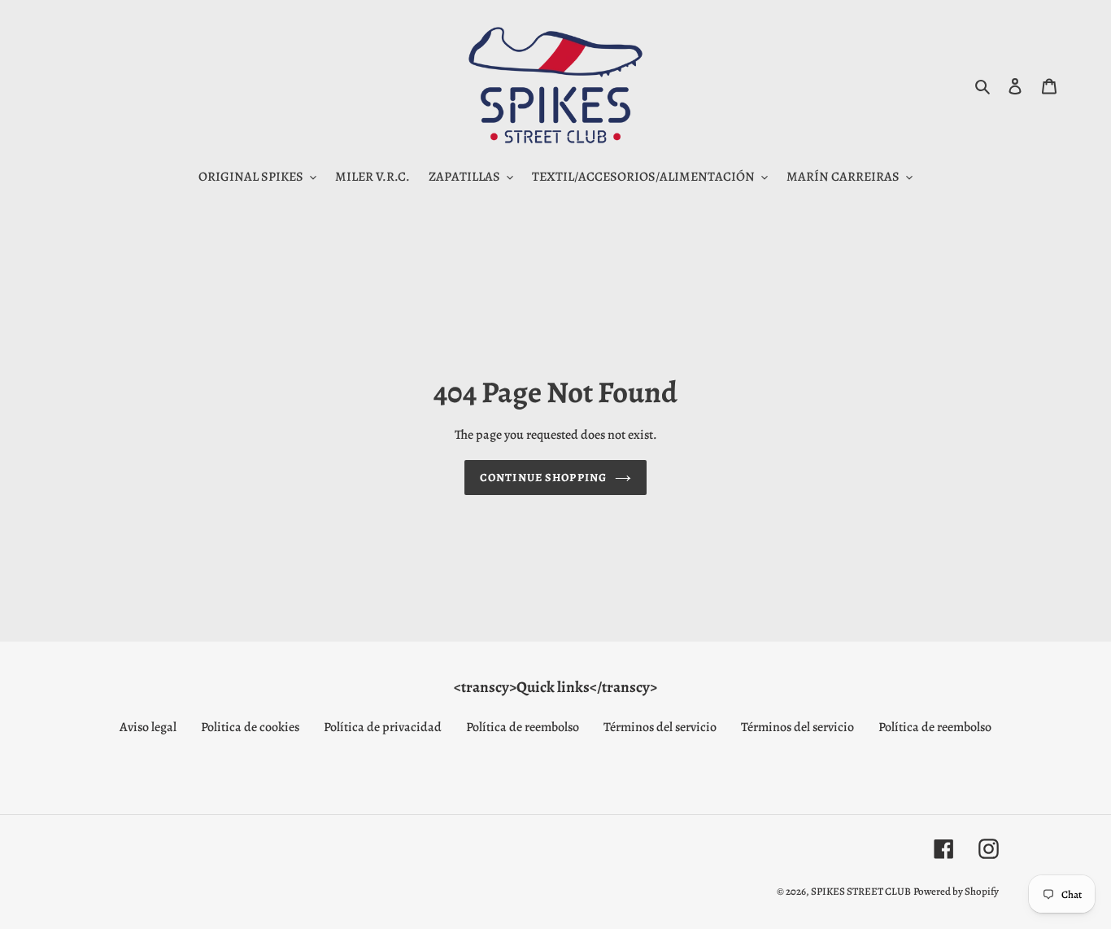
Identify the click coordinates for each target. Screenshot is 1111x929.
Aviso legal (148, 727)
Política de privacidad (383, 727)
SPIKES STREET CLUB (861, 891)
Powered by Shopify (956, 891)
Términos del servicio (660, 727)
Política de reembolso (522, 727)
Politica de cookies (250, 727)
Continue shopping (543, 477)
